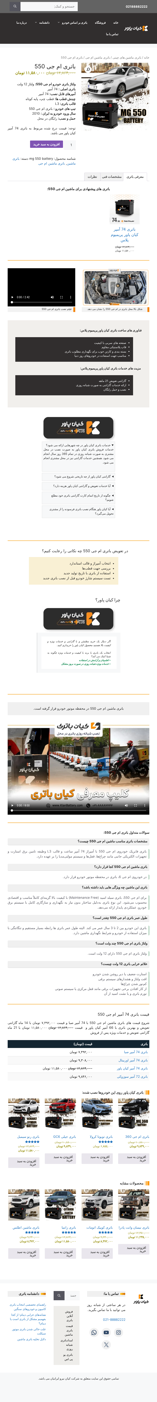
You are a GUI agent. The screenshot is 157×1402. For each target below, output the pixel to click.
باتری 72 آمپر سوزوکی (132, 1076)
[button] (88, 69)
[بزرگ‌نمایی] (144, 273)
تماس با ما (112, 34)
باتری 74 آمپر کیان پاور (132, 1068)
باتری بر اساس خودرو (74, 22)
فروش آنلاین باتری (69, 1316)
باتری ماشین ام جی (97, 57)
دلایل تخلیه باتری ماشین (31, 1339)
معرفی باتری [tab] (135, 177)
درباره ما (21, 22)
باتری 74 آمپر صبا (136, 1052)
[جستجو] (15, 6)
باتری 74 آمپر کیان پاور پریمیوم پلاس (124, 234)
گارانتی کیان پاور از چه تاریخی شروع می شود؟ (82, 476)
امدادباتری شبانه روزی (67, 1344)
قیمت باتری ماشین (69, 1330)
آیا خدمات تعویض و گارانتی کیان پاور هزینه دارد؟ (81, 486)
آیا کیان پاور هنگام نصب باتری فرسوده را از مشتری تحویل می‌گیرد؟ (81, 511)
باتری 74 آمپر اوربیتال (133, 1060)
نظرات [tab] (92, 177)
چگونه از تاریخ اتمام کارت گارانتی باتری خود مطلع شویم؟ (82, 498)
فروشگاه (100, 22)
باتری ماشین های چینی (127, 57)
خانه (115, 22)
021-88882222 (114, 1320)
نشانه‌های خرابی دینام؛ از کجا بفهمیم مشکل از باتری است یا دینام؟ (28, 1319)
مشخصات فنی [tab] (112, 177)
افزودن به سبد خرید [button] (136, 1158)
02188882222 (136, 6)
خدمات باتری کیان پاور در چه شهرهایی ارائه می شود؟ (78, 445)
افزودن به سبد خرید (46, 144)
